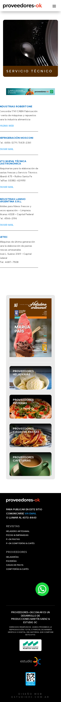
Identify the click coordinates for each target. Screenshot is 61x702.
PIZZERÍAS (11, 561)
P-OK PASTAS (13, 539)
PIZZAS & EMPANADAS (17, 535)
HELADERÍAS (12, 557)
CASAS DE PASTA (14, 565)
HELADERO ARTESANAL (17, 531)
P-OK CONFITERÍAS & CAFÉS (20, 543)
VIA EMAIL (30, 513)
